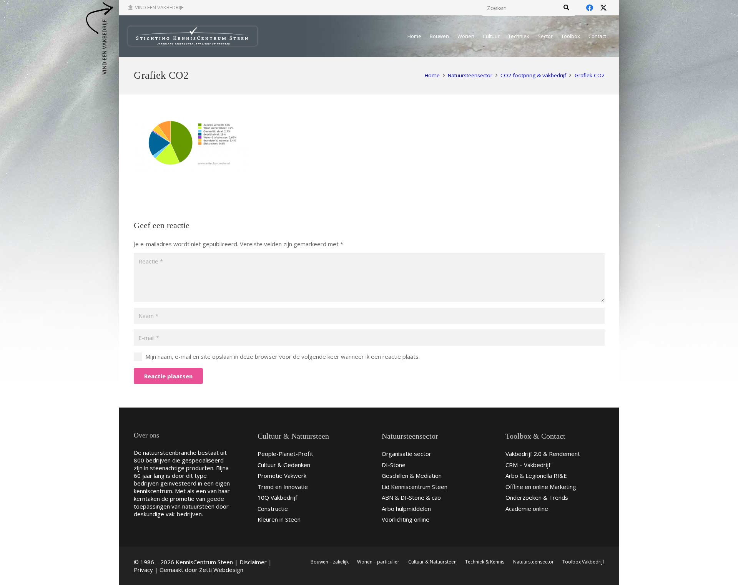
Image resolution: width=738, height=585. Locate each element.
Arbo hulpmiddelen (406, 508)
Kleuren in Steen (279, 519)
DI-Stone (394, 465)
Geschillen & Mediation (412, 475)
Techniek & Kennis (484, 561)
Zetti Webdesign (221, 569)
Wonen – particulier (378, 561)
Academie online (526, 508)
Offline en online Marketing (540, 487)
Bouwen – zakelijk (330, 561)
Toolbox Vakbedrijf (583, 561)
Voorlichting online (405, 519)
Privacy (143, 569)
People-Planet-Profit (285, 453)
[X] (603, 8)
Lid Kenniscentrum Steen (414, 487)
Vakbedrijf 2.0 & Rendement (542, 453)
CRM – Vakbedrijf (527, 465)
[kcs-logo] (192, 36)
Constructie (273, 508)
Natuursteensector (533, 561)
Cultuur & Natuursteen (432, 561)
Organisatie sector (406, 453)
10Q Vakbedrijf (277, 497)
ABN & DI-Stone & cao (411, 497)
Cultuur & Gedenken (284, 465)
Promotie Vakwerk (282, 475)
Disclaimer (253, 562)
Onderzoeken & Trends (536, 497)
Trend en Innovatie (283, 487)
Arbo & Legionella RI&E (536, 475)
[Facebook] (590, 8)
